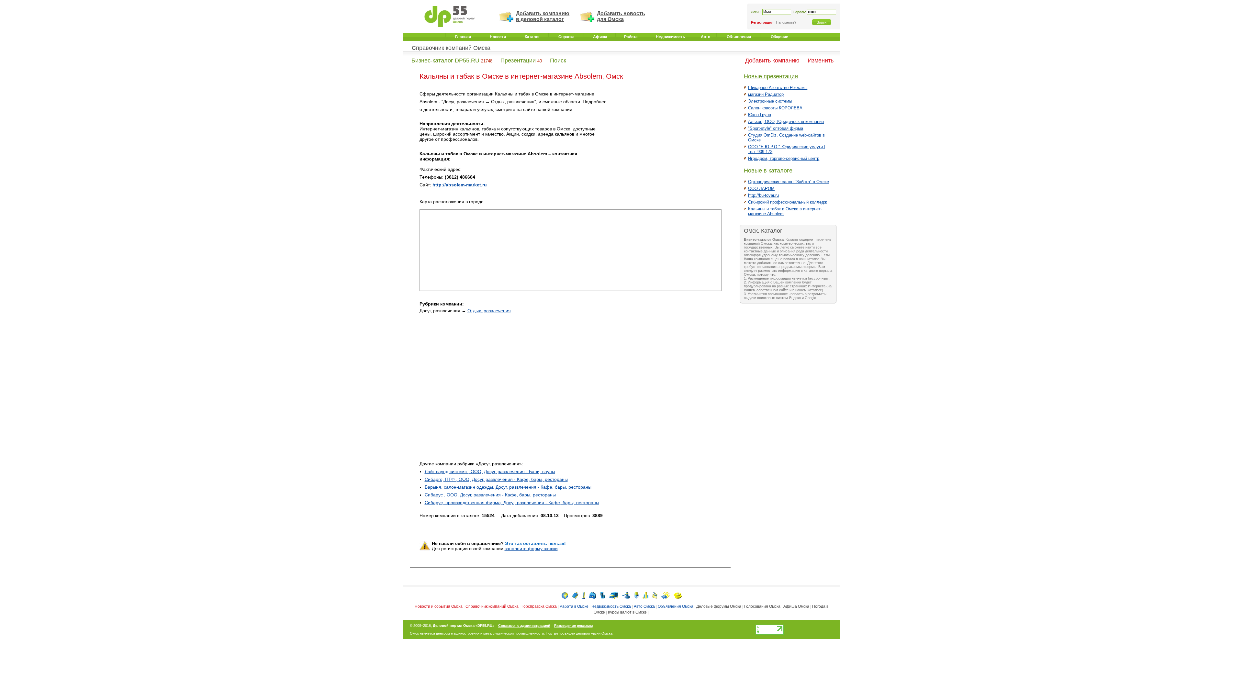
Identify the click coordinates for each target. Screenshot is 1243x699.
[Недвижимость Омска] (602, 595)
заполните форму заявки (531, 548)
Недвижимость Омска (611, 606)
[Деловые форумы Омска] (636, 595)
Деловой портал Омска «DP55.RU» (463, 625)
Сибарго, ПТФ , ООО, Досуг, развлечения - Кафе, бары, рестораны (496, 479)
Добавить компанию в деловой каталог (542, 16)
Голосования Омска (762, 606)
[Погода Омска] (665, 595)
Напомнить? (786, 22)
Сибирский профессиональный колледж (787, 202)
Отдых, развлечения (489, 310)
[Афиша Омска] (654, 595)
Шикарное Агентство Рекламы (777, 87)
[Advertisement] (666, 135)
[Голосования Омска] (645, 595)
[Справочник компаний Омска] (575, 595)
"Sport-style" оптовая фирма (775, 128)
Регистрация (762, 22)
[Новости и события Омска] (565, 595)
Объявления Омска (675, 606)
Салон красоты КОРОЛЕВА (775, 107)
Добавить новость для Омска (621, 16)
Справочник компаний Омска (451, 48)
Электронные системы (770, 101)
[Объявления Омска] (626, 595)
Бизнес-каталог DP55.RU (445, 60)
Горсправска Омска (539, 606)
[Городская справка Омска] (583, 595)
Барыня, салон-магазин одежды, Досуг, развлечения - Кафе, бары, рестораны (508, 487)
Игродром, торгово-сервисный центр (783, 158)
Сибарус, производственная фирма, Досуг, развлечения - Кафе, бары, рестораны (512, 502)
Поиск (558, 60)
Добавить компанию (772, 60)
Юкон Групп (759, 114)
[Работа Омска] (592, 595)
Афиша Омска (796, 606)
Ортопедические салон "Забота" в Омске (788, 181)
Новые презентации (771, 76)
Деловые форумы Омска (718, 606)
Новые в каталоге (768, 170)
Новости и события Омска (439, 606)
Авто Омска (644, 606)
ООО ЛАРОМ (761, 188)
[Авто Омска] (613, 595)
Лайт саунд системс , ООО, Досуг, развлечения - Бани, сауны (490, 471)
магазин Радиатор (766, 94)
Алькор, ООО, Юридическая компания (786, 121)
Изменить (821, 60)
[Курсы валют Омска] (678, 595)
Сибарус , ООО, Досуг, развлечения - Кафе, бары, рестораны (490, 494)
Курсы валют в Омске (627, 612)
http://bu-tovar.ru (763, 195)
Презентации (518, 60)
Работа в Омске (574, 606)
